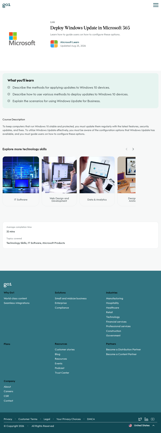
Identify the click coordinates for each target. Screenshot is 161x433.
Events (58, 363)
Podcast (59, 368)
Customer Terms (27, 419)
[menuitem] (29, 301)
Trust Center (62, 373)
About (7, 387)
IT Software (20, 199)
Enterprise (61, 303)
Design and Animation (135, 199)
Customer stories (65, 349)
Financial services (116, 321)
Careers (8, 391)
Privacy (8, 419)
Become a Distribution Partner (123, 349)
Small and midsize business (71, 298)
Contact (8, 401)
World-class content (15, 298)
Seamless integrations (17, 303)
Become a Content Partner (121, 354)
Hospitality (112, 303)
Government (113, 335)
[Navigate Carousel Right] (133, 149)
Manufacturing (114, 298)
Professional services (118, 326)
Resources (61, 359)
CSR (6, 396)
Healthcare (112, 308)
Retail (109, 312)
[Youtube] (154, 419)
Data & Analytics (97, 199)
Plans (7, 344)
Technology (113, 317)
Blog (57, 354)
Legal (47, 419)
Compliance (62, 308)
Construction (113, 331)
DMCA (91, 419)
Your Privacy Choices (68, 419)
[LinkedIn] (148, 419)
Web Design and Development (59, 199)
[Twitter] (141, 419)
